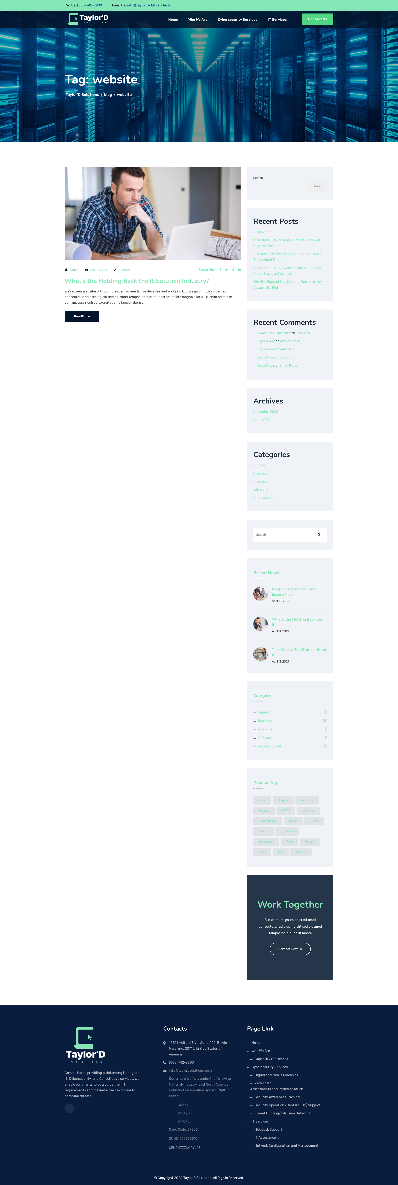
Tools (289, 842)
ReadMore (82, 316)
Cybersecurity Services (237, 20)
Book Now (306, 800)
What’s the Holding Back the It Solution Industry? (137, 281)
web (281, 852)
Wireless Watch (290, 341)
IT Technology (267, 821)
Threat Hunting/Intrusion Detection (283, 1113)
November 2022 (265, 412)
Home (173, 20)
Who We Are (197, 20)
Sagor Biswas (266, 341)
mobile (293, 821)
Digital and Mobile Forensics (276, 1075)
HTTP (286, 810)
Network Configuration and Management (286, 1146)
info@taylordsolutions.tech (148, 5)
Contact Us (317, 19)
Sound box (287, 357)
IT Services (277, 20)
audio (262, 800)
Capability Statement (271, 1059)
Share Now (207, 269)
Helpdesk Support (268, 1129)
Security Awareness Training (277, 1097)
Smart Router (289, 365)
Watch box (287, 349)
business (264, 810)
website (301, 852)
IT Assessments (267, 1138)
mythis (313, 821)
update (310, 842)
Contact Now (288, 949)
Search (258, 178)
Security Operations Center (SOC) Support (287, 1105)
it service (260, 481)
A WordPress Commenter (274, 333)
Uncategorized (265, 498)
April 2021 (261, 420)
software (260, 490)
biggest (283, 800)
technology (266, 842)
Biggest (259, 465)
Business (125, 270)
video (262, 852)
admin (74, 270)
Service (263, 831)
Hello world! (262, 232)
